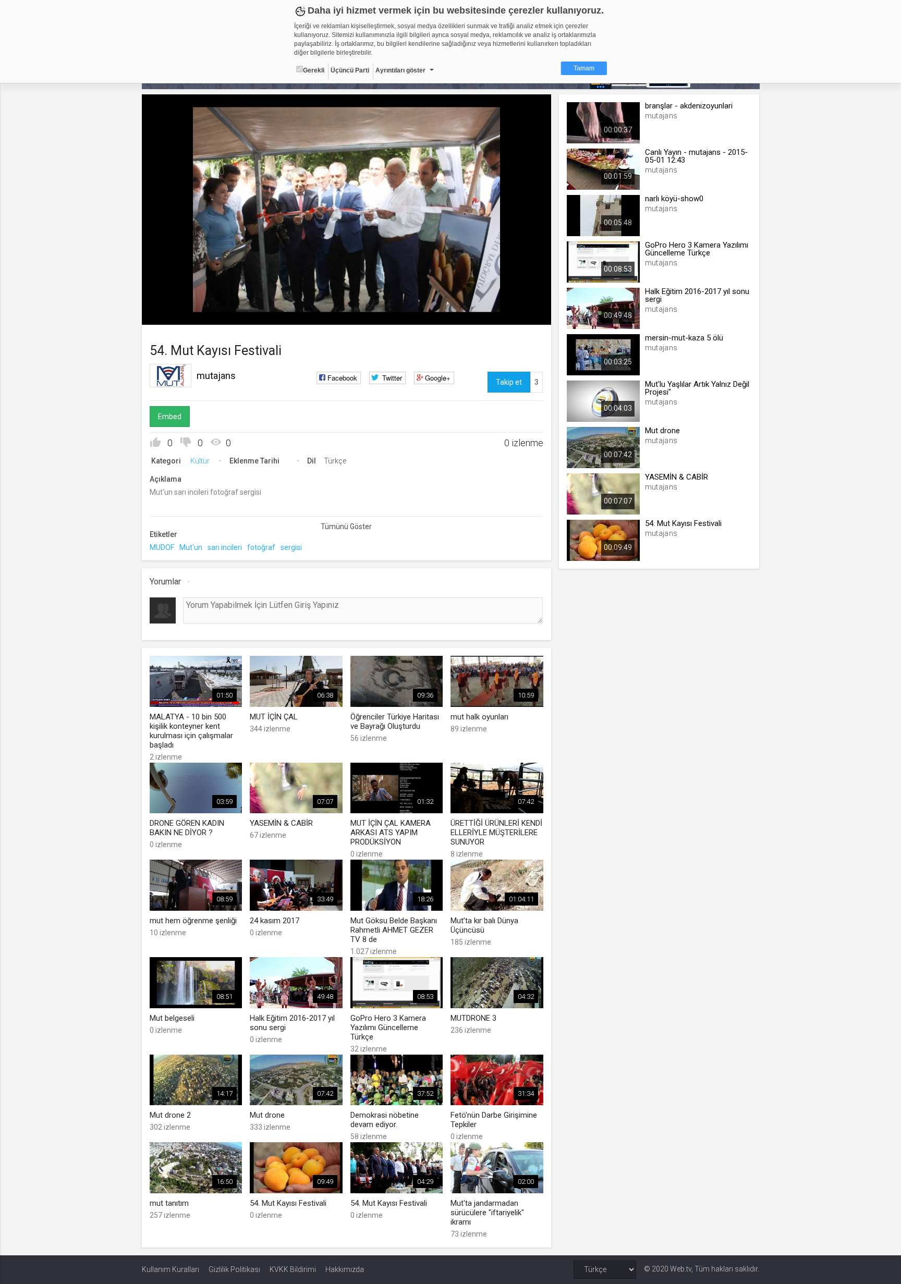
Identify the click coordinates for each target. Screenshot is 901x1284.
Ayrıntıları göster (400, 70)
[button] (175, 311)
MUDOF (162, 547)
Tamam (584, 68)
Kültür (200, 461)
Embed (169, 416)
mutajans (216, 375)
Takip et (509, 382)
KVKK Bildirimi (293, 1269)
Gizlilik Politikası (234, 1269)
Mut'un (190, 547)
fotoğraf (261, 547)
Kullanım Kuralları (170, 1269)
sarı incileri (225, 547)
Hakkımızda (344, 1269)
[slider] (346, 295)
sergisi (291, 547)
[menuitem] (490, 313)
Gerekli (313, 70)
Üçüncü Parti (350, 70)
